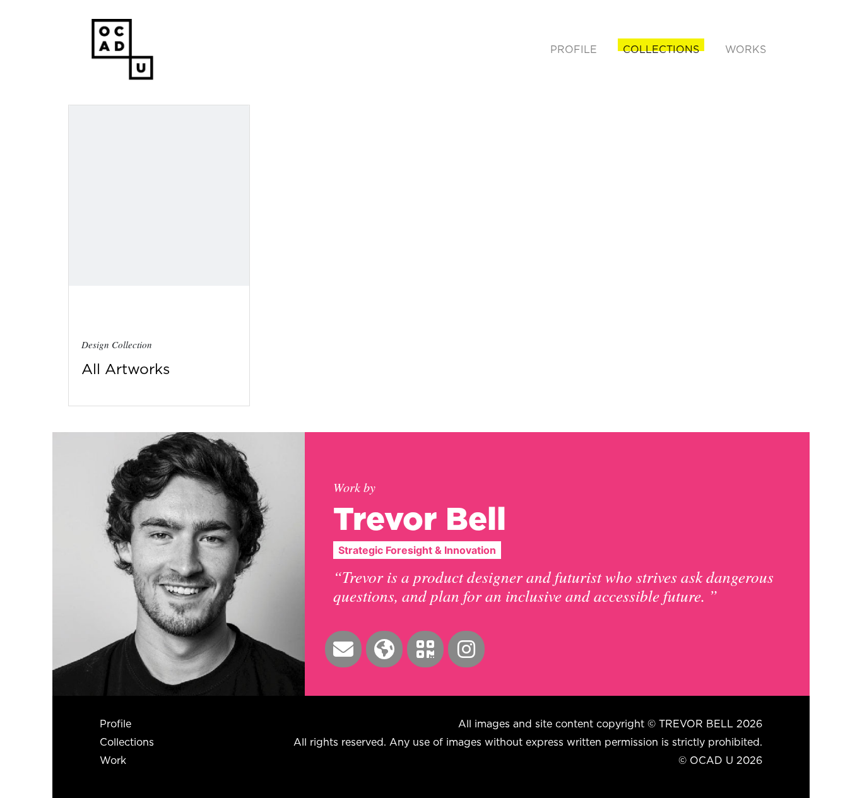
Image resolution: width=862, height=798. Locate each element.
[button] (343, 649)
